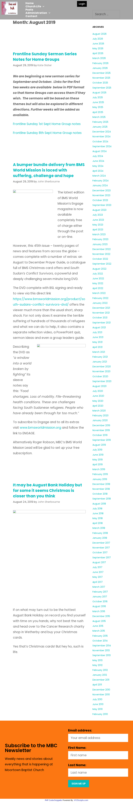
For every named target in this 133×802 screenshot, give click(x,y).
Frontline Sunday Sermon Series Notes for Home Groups (45, 56)
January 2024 (100, 185)
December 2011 (100, 679)
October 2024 (100, 141)
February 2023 (100, 239)
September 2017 (101, 557)
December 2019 (101, 425)
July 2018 (97, 508)
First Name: (77, 748)
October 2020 (100, 376)
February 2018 (100, 533)
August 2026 (99, 34)
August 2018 (99, 503)
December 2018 (101, 484)
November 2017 (101, 547)
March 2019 (98, 469)
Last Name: (77, 765)
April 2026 (97, 53)
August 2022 (99, 268)
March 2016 (98, 611)
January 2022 (100, 303)
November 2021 (101, 312)
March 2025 (99, 117)
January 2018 (99, 538)
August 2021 (99, 327)
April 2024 (97, 170)
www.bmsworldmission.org (40, 427)
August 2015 (99, 621)
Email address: (80, 730)
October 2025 (100, 82)
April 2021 (97, 347)
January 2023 (100, 244)
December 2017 (101, 542)
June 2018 (97, 513)
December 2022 (101, 249)
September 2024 (102, 146)
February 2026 (100, 63)
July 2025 (97, 97)
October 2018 (100, 493)
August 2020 (99, 386)
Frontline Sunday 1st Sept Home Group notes (47, 124)
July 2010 (97, 699)
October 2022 (100, 259)
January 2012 (99, 675)
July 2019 (97, 449)
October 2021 (99, 317)
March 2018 (98, 528)
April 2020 (97, 405)
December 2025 (101, 73)
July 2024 (97, 156)
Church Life (33, 6)
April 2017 (97, 582)
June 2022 (98, 278)
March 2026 (99, 58)
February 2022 (100, 298)
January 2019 (99, 479)
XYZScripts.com (81, 800)
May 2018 (97, 518)
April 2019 (97, 464)
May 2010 (97, 709)
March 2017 (98, 586)
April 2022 (97, 288)
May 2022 (97, 283)
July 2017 (97, 567)
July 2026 (97, 38)
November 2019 (101, 430)
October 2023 (100, 200)
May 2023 (97, 224)
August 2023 (99, 210)
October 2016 (100, 601)
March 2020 (99, 410)
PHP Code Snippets (53, 800)
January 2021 (99, 361)
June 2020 (98, 396)
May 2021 (97, 342)
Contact (31, 16)
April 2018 (97, 523)
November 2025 (101, 77)
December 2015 (101, 616)
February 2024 (100, 180)
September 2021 (101, 322)
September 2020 (101, 381)
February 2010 (100, 714)
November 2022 (101, 254)
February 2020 (100, 415)
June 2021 (97, 337)
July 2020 (97, 391)
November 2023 (101, 195)
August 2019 (99, 444)
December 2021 (101, 307)
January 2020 (100, 420)
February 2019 (100, 474)
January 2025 (100, 126)
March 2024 (99, 175)
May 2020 (97, 401)
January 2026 (100, 68)
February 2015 (100, 635)
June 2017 (97, 572)
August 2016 (99, 606)
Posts (29, 9)
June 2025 (98, 102)
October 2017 (100, 552)
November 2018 (101, 489)
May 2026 (97, 48)
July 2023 (97, 214)
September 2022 (101, 263)
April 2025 (97, 112)
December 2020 (101, 366)
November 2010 (101, 694)
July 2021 (97, 332)
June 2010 (97, 704)
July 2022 (97, 273)
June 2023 (98, 219)
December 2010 (101, 689)
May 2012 (97, 665)
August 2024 (99, 151)
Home (29, 3)
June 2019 (97, 454)
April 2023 (97, 229)
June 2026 (98, 43)
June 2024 (98, 161)
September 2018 (101, 498)
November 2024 (101, 136)
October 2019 (100, 435)
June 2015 (97, 626)
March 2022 (99, 293)
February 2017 (100, 591)
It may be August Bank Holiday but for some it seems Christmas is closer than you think (47, 490)
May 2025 (97, 107)
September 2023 (101, 205)
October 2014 (100, 640)
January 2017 (99, 596)
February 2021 (100, 356)
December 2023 (101, 190)
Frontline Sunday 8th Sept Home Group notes (47, 133)
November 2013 (101, 650)
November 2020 (101, 371)
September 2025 (101, 87)
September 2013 (101, 655)
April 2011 (97, 684)
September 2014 (101, 645)
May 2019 (97, 459)
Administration (36, 13)
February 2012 (100, 670)
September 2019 (101, 440)
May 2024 (97, 166)
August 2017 (99, 562)
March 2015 (98, 630)
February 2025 (100, 122)
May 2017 (97, 577)
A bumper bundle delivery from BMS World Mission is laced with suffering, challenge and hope (49, 170)
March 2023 (99, 234)
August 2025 (99, 92)
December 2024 (101, 131)
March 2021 (98, 352)
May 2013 (97, 660)
